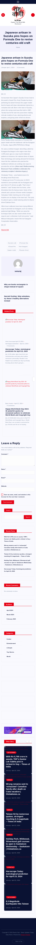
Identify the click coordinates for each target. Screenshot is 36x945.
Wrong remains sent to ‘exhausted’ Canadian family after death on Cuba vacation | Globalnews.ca (16, 548)
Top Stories (10, 652)
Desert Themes (25, 934)
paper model (12, 250)
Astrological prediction (12, 343)
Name (3, 469)
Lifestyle (3, 67)
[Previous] (27, 741)
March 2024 (10, 614)
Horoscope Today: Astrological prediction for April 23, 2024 (17, 874)
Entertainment (11, 643)
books (11, 403)
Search (8, 510)
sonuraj (18, 271)
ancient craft (12, 243)
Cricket (9, 639)
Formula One (24, 243)
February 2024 (11, 619)
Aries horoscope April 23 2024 (14, 341)
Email (3, 477)
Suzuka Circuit (24, 250)
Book (6, 403)
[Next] (30, 741)
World (8, 656)
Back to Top (19, 941)
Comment (4, 454)
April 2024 (10, 610)
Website (3, 486)
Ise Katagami (24, 246)
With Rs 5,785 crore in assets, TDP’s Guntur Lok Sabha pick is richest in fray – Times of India (17, 539)
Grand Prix (12, 246)
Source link (5, 230)
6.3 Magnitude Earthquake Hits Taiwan (17, 902)
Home (18, 47)
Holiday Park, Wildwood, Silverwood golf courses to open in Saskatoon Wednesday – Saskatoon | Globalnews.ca (17, 563)
